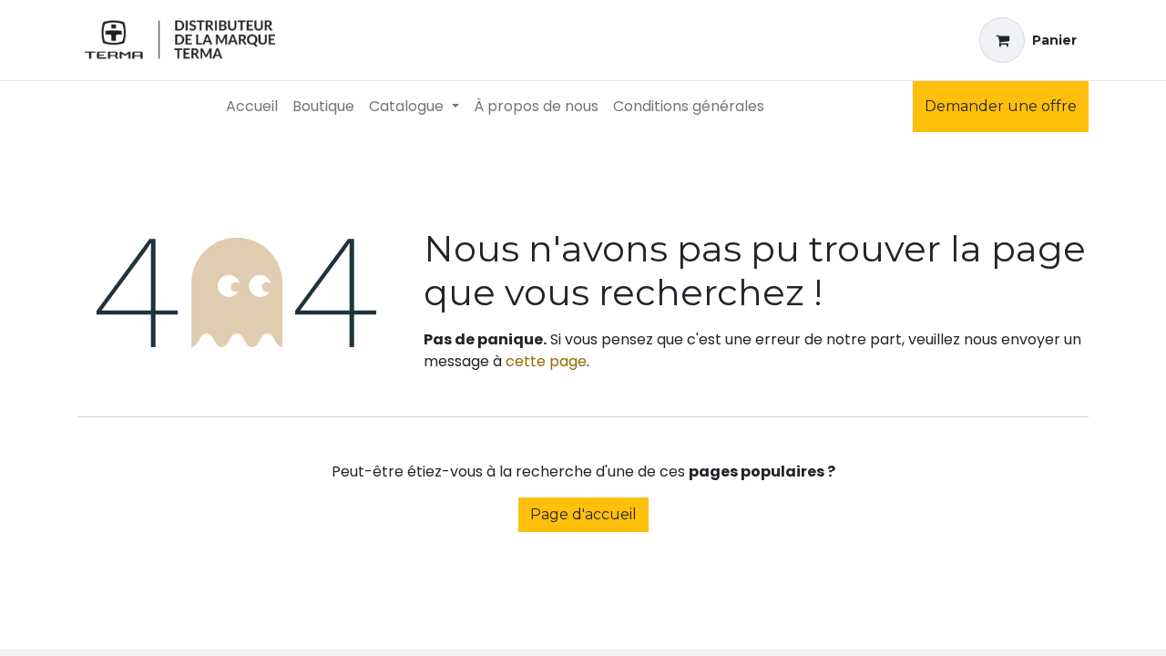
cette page (546, 361)
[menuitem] (252, 106)
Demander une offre (1001, 106)
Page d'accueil (583, 514)
